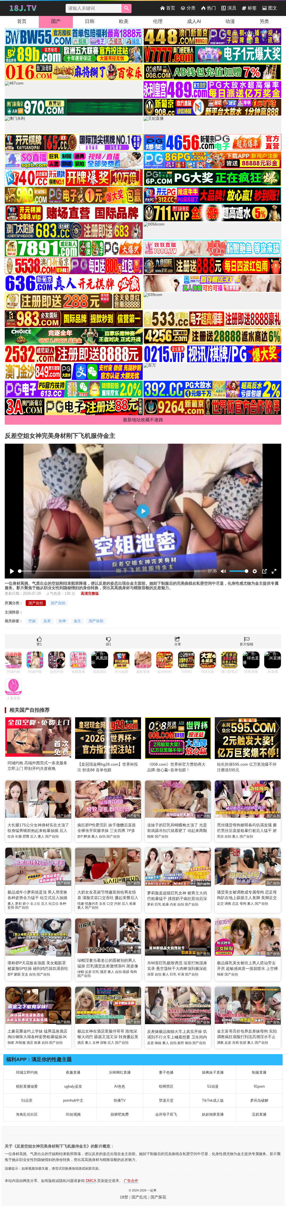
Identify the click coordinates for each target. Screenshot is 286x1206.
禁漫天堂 (166, 1100)
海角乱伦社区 (27, 1114)
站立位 (54, 904)
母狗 (243, 904)
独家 (150, 836)
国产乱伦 (139, 1197)
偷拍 (188, 1043)
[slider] (112, 571)
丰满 (180, 974)
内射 (117, 904)
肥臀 (26, 836)
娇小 (26, 904)
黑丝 (220, 836)
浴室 (150, 974)
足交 (220, 904)
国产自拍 (35, 603)
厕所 (180, 1043)
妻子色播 (166, 1072)
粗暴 (132, 904)
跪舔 (126, 972)
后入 (33, 836)
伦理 (158, 21)
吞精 (235, 1043)
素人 (41, 836)
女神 (62, 621)
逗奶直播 (259, 1114)
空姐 (32, 621)
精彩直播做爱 (27, 1086)
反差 (47, 621)
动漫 (230, 21)
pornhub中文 (73, 1100)
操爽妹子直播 (213, 1072)
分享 (177, 644)
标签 (252, 8)
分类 (191, 8)
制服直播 (259, 1072)
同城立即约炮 (27, 1072)
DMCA (91, 1181)
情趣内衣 (91, 904)
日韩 (89, 21)
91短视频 (73, 1114)
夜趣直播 (73, 1072)
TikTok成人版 (213, 1100)
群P (80, 836)
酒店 (30, 1043)
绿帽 (80, 972)
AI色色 (119, 1086)
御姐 (158, 1043)
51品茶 (26, 1100)
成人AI (194, 21)
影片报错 (246, 644)
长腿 (18, 836)
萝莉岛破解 (259, 1100)
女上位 (35, 904)
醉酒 (87, 836)
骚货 (103, 972)
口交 (110, 904)
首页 (170, 8)
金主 (77, 621)
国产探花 (158, 1197)
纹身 (11, 836)
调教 (228, 904)
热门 (211, 8)
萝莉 (18, 904)
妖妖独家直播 (213, 1114)
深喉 (103, 1043)
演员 (231, 8)
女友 (102, 904)
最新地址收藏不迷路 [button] (143, 419)
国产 (56, 21)
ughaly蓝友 (73, 1086)
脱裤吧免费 (120, 1114)
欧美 (123, 21)
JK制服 (20, 1043)
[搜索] (126, 8)
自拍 (102, 836)
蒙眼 (17, 974)
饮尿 (243, 1043)
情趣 (80, 904)
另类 (264, 21)
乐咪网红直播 (120, 1072)
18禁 (124, 1197)
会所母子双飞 (166, 1114)
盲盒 (25, 974)
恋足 (235, 904)
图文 (272, 8)
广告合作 (131, 1181)
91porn (259, 1086)
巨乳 (158, 904)
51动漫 (212, 1086)
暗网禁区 (166, 1086)
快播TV (120, 1100)
